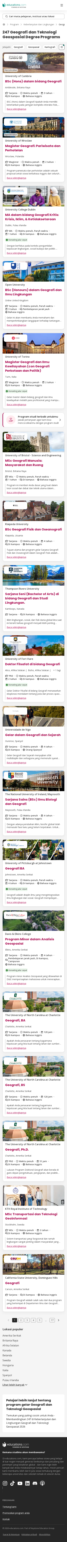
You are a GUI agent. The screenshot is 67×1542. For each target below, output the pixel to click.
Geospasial (33, 47)
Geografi (18, 47)
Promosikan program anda (16, 1512)
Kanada (6, 1350)
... (46, 1320)
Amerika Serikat (11, 1335)
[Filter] (62, 47)
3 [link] (27, 1320)
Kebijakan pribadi (29, 1534)
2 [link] (21, 1320)
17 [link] (52, 1320)
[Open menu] (62, 5)
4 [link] (33, 1320)
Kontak (6, 1519)
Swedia (6, 1360)
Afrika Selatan (10, 1345)
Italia (5, 1370)
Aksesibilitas (44, 1534)
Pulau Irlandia (10, 1380)
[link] (58, 1320)
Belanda (7, 1355)
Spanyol (7, 1375)
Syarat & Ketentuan (11, 1534)
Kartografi (50, 47)
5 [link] (39, 1320)
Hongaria (8, 1365)
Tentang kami (9, 1506)
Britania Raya (10, 1340)
